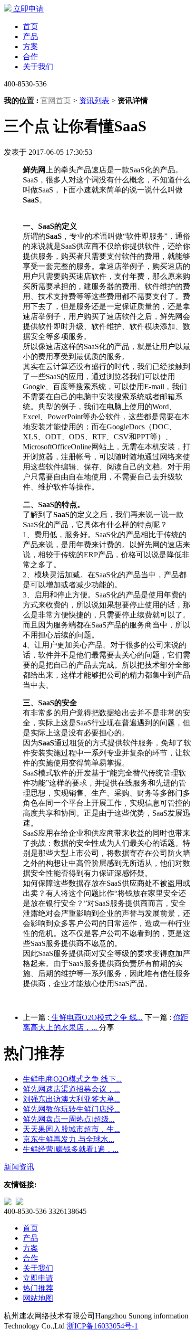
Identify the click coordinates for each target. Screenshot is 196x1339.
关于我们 (38, 67)
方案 (30, 47)
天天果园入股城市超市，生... (71, 1129)
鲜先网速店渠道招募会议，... (71, 1089)
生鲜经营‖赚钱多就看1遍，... (70, 1149)
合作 (30, 57)
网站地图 (38, 1298)
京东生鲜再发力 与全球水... (68, 1139)
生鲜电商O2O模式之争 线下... (72, 1079)
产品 (30, 36)
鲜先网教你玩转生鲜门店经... (71, 1109)
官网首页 (55, 100)
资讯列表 (94, 100)
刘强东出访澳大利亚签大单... (71, 1099)
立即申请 (28, 9)
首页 (30, 26)
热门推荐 (38, 1288)
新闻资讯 (19, 1167)
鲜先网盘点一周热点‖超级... (69, 1119)
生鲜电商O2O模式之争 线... (96, 1017)
